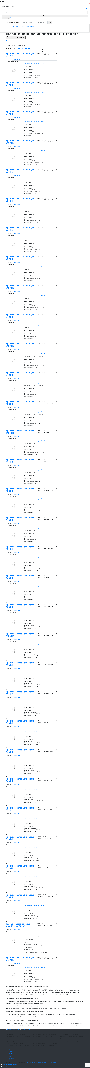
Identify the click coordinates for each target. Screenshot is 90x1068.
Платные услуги (13, 1060)
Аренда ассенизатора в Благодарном (43, 1045)
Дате (29, 48)
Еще (61, 1045)
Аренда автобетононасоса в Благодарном (18, 1036)
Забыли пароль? (14, 17)
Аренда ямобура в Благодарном (42, 1041)
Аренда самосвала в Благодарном (69, 1038)
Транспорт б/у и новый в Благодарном (71, 1041)
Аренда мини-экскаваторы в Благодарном (45, 1043)
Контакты (11, 1058)
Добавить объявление (7, 1064)
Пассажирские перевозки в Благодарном (18, 1045)
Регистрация (6, 18)
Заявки (11, 1051)
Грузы (10, 1053)
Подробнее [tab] (17, 59)
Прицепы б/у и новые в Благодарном (17, 1038)
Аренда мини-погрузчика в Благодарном (44, 1034)
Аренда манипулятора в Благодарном (43, 1038)
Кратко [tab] (9, 59)
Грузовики (12, 1054)
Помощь (11, 1056)
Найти (50, 22)
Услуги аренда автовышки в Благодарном (72, 1036)
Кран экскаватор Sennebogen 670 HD (20, 170)
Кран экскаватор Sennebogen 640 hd (20, 112)
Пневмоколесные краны (12, 22)
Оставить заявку (5, 1066)
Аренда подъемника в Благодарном (17, 1047)
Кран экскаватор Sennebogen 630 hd (20, 83)
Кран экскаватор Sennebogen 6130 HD (20, 141)
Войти (45, 16)
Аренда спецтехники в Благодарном (17, 1041)
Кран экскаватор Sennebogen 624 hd (20, 54)
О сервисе (12, 1049)
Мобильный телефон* (8, 6)
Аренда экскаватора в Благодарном (70, 1034)
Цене (26, 48)
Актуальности (20, 48)
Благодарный (40, 22)
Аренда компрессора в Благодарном (17, 1034)
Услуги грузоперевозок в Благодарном (17, 1043)
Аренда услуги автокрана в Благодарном (44, 1047)
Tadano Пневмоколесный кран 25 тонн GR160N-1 (18, 925)
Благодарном (16, 37)
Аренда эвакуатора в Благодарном (43, 1036)
